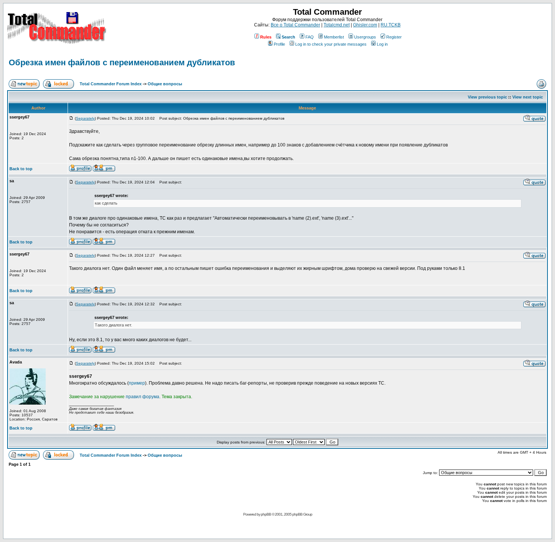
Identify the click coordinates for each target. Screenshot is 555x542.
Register (394, 37)
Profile (279, 44)
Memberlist (334, 37)
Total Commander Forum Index (111, 84)
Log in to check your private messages (331, 44)
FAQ (309, 37)
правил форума (142, 396)
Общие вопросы (165, 84)
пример (137, 383)
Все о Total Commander (295, 25)
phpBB (266, 514)
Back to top (20, 168)
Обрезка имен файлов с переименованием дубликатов (122, 62)
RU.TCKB (391, 25)
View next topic (527, 97)
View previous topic (487, 97)
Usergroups (365, 37)
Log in (382, 44)
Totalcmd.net (337, 25)
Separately (85, 118)
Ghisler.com (365, 25)
